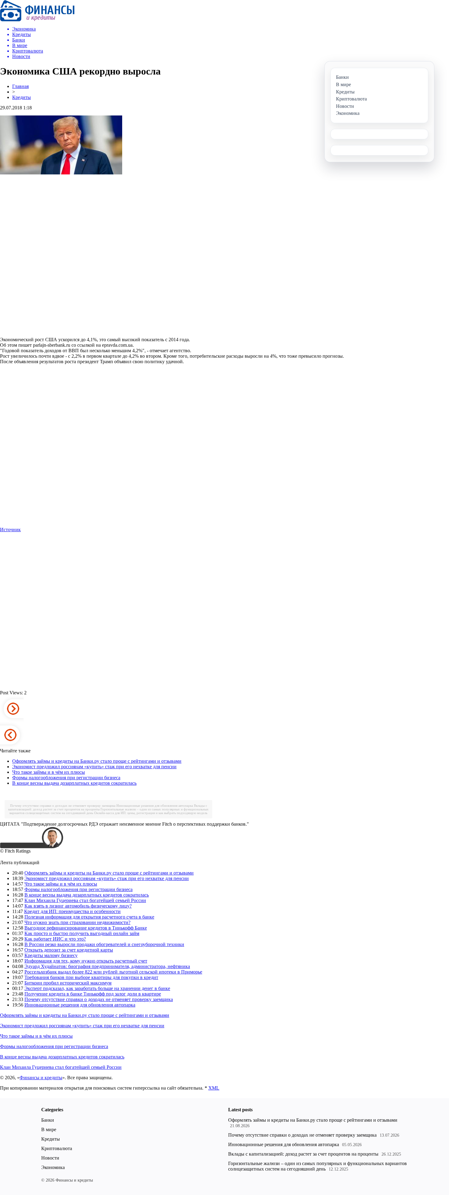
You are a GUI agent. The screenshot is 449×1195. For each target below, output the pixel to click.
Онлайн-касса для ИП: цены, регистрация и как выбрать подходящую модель (150, 813)
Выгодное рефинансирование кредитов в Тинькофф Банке (85, 927)
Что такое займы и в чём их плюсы (48, 772)
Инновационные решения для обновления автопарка (154, 805)
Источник (10, 529)
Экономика (53, 1167)
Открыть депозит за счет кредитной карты (68, 949)
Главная (20, 86)
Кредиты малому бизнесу (51, 955)
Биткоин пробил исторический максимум (67, 982)
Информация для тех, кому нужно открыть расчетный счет (85, 960)
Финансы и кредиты (41, 1077)
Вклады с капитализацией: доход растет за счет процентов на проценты (303, 1154)
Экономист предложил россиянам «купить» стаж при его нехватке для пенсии (94, 766)
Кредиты (21, 97)
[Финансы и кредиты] (37, 19)
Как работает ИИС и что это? (55, 938)
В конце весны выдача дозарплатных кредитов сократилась (74, 783)
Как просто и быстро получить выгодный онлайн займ (81, 933)
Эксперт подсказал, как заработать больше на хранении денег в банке (97, 988)
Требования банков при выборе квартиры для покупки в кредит (91, 977)
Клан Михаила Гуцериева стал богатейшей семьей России (85, 900)
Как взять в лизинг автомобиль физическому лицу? (78, 905)
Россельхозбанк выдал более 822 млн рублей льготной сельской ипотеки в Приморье (113, 971)
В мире (48, 1129)
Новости (50, 1157)
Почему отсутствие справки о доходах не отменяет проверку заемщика (62, 805)
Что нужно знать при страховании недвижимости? (77, 922)
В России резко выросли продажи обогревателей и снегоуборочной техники (104, 944)
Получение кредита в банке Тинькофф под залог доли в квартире (92, 993)
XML (213, 1088)
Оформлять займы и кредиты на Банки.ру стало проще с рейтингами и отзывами (96, 761)
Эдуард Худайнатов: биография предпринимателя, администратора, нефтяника (107, 966)
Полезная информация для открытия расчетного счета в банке (89, 916)
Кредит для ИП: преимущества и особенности (72, 911)
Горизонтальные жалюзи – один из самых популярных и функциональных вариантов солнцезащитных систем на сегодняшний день (317, 1166)
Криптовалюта (56, 1148)
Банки (47, 1120)
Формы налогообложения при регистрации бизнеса (66, 777)
